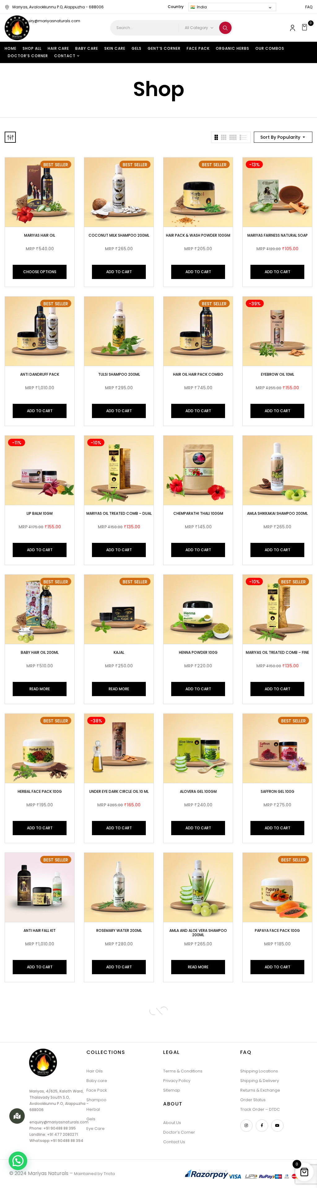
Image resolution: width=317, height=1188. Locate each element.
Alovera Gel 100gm (198, 791)
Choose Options (39, 271)
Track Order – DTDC (260, 1109)
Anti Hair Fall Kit (40, 930)
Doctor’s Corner (179, 1132)
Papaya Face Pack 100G (277, 930)
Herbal (93, 1109)
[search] (225, 28)
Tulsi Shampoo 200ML (119, 374)
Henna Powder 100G (198, 652)
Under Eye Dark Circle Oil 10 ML (119, 791)
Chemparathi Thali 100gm (198, 513)
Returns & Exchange (260, 1090)
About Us (172, 1123)
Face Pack (96, 1090)
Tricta (109, 1174)
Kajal (119, 652)
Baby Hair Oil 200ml (40, 652)
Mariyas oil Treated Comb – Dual (119, 513)
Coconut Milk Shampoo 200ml (119, 235)
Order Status (253, 1100)
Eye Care (95, 1128)
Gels (90, 1119)
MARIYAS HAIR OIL (39, 235)
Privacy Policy (176, 1081)
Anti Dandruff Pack (39, 374)
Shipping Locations (259, 1071)
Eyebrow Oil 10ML (277, 374)
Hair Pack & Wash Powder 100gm (198, 235)
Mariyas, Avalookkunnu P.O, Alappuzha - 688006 (58, 7)
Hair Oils (94, 1071)
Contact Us (174, 1142)
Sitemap (171, 1090)
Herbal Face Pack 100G (40, 791)
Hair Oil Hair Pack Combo (198, 374)
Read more (39, 688)
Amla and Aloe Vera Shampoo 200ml (198, 932)
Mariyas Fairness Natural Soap (277, 235)
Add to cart (119, 271)
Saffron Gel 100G (277, 791)
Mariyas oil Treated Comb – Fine (277, 652)
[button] (305, 27)
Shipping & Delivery (259, 1081)
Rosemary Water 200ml (119, 930)
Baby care (96, 1081)
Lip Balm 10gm (40, 513)
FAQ (308, 7)
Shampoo (96, 1100)
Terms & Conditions (182, 1071)
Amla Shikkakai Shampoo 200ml (277, 513)
